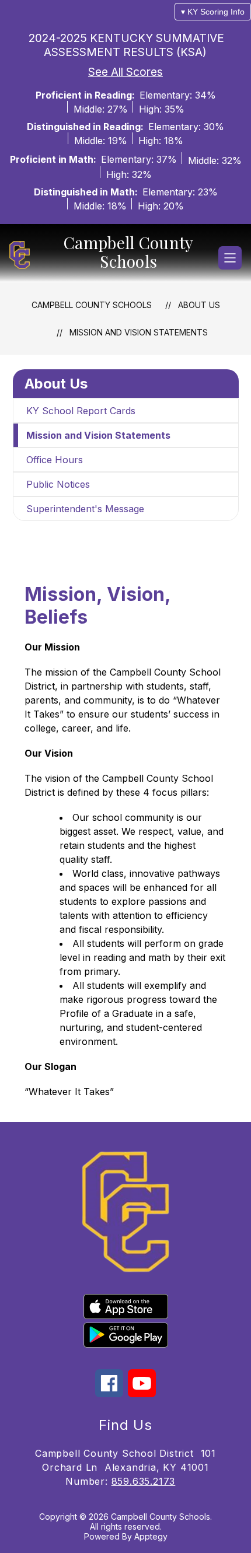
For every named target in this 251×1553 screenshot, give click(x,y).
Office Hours (54, 460)
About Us (199, 305)
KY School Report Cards (80, 411)
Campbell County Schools (92, 305)
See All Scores (125, 72)
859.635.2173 (143, 1481)
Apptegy (151, 1536)
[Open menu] (230, 258)
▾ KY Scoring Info (213, 11)
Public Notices (58, 484)
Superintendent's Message (85, 509)
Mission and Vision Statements (138, 332)
